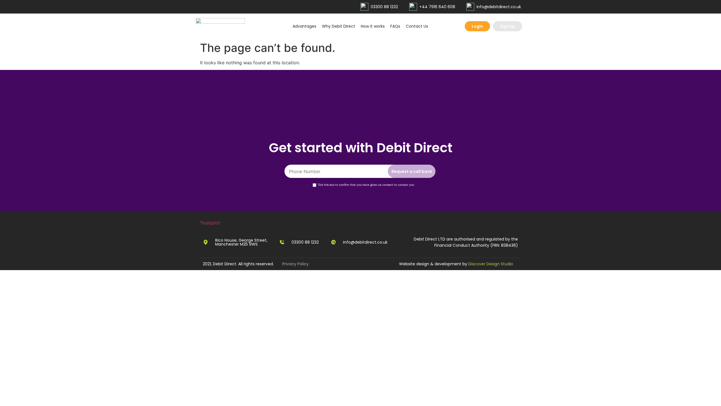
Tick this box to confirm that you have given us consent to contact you (366, 184)
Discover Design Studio (490, 264)
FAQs (395, 26)
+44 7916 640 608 (437, 7)
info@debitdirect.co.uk (499, 7)
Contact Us (417, 26)
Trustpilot (210, 223)
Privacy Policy (295, 264)
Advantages (304, 26)
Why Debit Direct (338, 26)
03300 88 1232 (384, 7)
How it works (373, 26)
